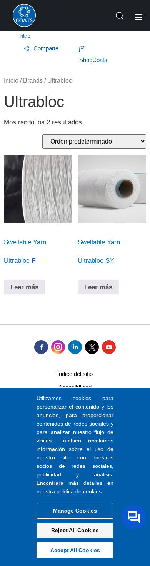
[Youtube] (109, 347)
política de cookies (79, 491)
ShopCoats (93, 60)
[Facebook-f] (41, 347)
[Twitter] (92, 347)
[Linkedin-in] (75, 347)
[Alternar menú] (138, 17)
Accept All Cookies (75, 550)
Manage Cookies (75, 511)
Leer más (24, 287)
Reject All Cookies (75, 530)
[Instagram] (58, 347)
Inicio (24, 36)
